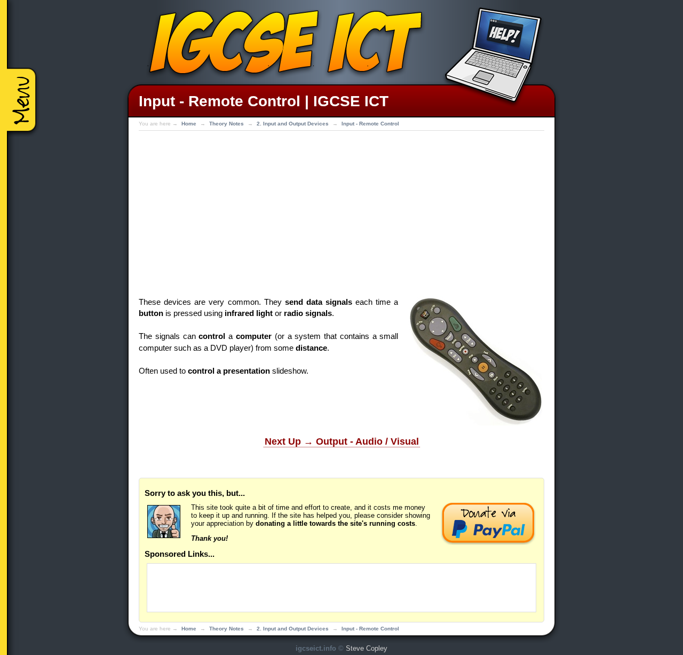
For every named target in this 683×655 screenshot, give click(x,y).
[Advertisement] (341, 211)
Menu (24, 103)
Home (188, 124)
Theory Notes (226, 124)
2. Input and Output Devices (293, 124)
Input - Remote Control (370, 124)
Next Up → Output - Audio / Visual (342, 441)
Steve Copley (366, 648)
